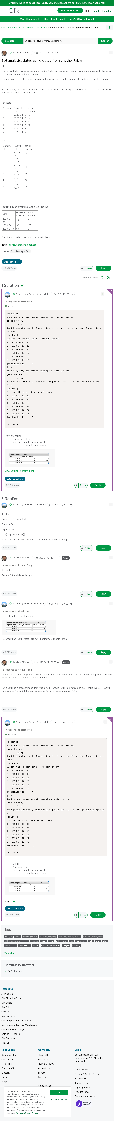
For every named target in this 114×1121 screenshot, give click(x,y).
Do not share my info (86, 1096)
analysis (66, 945)
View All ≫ (9, 953)
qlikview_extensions (50, 945)
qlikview (34, 941)
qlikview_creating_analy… (16, 941)
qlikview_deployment (93, 936)
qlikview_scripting (48, 936)
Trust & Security (46, 1063)
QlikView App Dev (20, 251)
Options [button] (109, 27)
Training (5, 1077)
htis (13, 901)
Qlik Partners (7, 1059)
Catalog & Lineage (10, 1033)
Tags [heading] (7, 929)
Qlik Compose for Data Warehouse (19, 1025)
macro (36, 945)
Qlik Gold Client (9, 1038)
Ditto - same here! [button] (12, 262)
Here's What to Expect (81, 19)
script (43, 941)
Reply (103, 268)
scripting (76, 945)
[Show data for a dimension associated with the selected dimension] (103, 277)
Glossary (5, 1072)
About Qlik (43, 1055)
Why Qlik (5, 1042)
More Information (59, 1099)
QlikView (40, 27)
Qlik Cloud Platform (11, 998)
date (91, 941)
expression (81, 941)
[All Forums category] (5, 971)
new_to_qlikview (12, 936)
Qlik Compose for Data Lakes (16, 1020)
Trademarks (80, 1078)
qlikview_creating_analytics (22, 244)
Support (5, 1081)
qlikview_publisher (64, 941)
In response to (18, 301)
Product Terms (82, 1091)
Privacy (42, 1072)
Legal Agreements (84, 1087)
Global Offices (45, 1085)
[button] (111, 52)
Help (87, 11)
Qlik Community (9, 27)
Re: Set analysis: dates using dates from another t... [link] (75, 27)
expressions (24, 945)
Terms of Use (82, 1083)
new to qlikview (30, 936)
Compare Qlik (8, 1068)
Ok (59, 1092)
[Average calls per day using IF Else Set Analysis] (108, 277)
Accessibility (44, 1068)
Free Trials (6, 1063)
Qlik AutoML (7, 1007)
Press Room (44, 1059)
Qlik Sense (6, 1002)
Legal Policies (82, 1069)
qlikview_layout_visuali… (69, 936)
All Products (7, 993)
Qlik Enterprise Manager (13, 1029)
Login (45, 3)
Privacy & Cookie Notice (87, 1074)
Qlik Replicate (8, 1016)
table (105, 941)
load (98, 941)
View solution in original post (19, 471)
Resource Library (9, 1055)
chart (51, 941)
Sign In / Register (102, 11)
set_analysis (10, 945)
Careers (42, 1077)
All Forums (27, 27)
